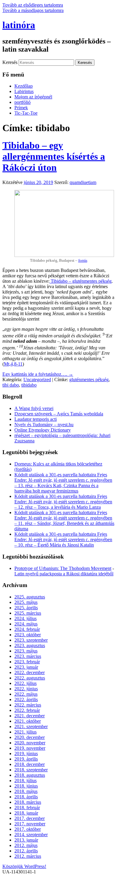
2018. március (27, 802)
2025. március (27, 613)
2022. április (26, 699)
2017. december (29, 818)
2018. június (26, 785)
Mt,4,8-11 (13, 363)
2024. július (25, 618)
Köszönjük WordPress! (24, 866)
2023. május (26, 650)
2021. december (29, 715)
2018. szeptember (31, 769)
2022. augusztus (29, 677)
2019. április (26, 758)
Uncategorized (37, 379)
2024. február (27, 629)
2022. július (25, 683)
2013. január (26, 839)
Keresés (9, 62)
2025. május (26, 602)
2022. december (29, 672)
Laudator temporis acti (35, 419)
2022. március (27, 704)
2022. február (27, 710)
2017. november (29, 823)
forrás (82, 260)
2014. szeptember (31, 834)
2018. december (29, 764)
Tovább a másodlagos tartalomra (33, 10)
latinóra (18, 25)
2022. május (26, 694)
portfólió (22, 102)
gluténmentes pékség (89, 379)
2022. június (26, 688)
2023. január (26, 667)
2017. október (27, 829)
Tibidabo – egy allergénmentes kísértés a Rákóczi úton (53, 156)
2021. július (25, 731)
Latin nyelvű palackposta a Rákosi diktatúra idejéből (63, 573)
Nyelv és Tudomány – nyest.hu (44, 424)
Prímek (21, 107)
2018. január (26, 812)
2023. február (27, 661)
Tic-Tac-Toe (26, 113)
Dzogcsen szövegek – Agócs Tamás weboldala (58, 413)
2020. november (29, 742)
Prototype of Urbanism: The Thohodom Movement (62, 568)
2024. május (26, 623)
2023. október (27, 634)
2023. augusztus (29, 645)
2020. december (29, 737)
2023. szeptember (31, 640)
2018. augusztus (29, 775)
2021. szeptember (31, 726)
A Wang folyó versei (33, 408)
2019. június (26, 753)
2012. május (26, 845)
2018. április (26, 796)
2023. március (27, 656)
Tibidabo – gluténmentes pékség (81, 281)
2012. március (27, 856)
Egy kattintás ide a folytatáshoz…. (37, 374)
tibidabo (29, 384)
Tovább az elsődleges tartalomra (32, 5)
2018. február (27, 807)
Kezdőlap (23, 86)
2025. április (26, 607)
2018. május (26, 791)
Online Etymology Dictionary (42, 429)
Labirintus (24, 91)
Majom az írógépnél (33, 96)
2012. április (26, 850)
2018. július (25, 780)
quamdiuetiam (83, 182)
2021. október (27, 721)
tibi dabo (10, 384)
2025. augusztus (29, 596)
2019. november (29, 748)
